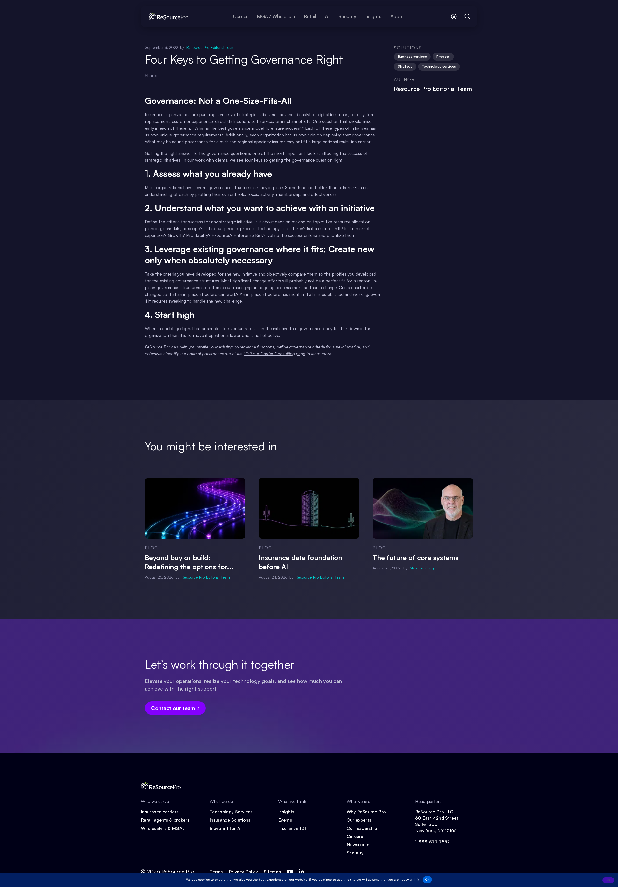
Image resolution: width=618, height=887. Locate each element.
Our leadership (362, 828)
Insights (286, 811)
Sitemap (272, 871)
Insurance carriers (160, 811)
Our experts (359, 820)
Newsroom (358, 844)
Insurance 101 (292, 828)
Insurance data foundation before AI (300, 562)
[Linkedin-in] (301, 872)
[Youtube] (290, 872)
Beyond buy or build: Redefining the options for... (189, 562)
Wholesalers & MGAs (162, 828)
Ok (427, 879)
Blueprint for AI (226, 828)
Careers (355, 836)
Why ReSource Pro (366, 811)
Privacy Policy (243, 871)
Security (355, 852)
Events (285, 820)
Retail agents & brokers (165, 820)
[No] (608, 880)
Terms (216, 871)
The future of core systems (415, 557)
